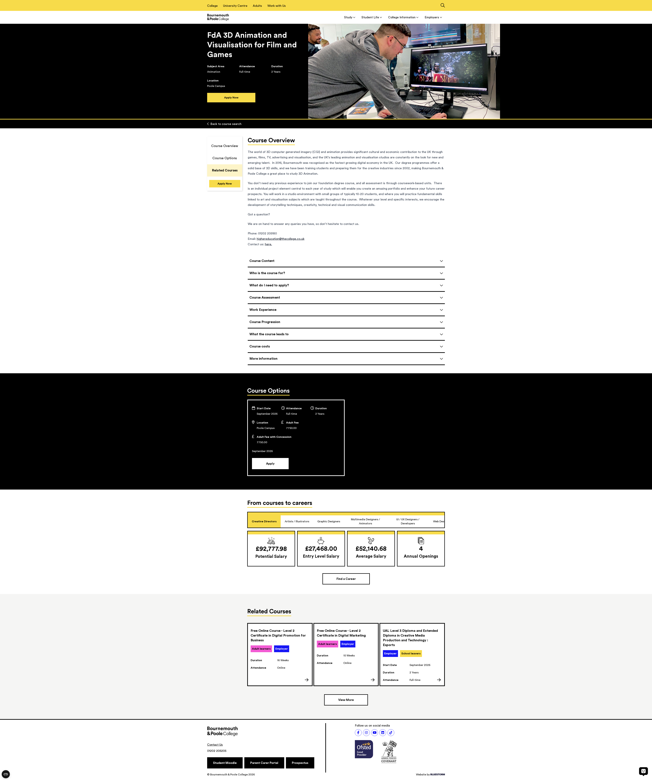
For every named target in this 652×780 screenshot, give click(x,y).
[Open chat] (643, 771)
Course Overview (224, 146)
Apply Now (231, 97)
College (212, 5)
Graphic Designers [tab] (328, 521)
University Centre (235, 5)
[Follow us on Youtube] (374, 732)
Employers (432, 17)
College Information (401, 17)
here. (268, 244)
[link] (280, 654)
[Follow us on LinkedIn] (382, 732)
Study (348, 17)
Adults (257, 5)
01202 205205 (216, 750)
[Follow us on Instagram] (366, 732)
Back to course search (225, 123)
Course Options (224, 158)
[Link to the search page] (443, 5)
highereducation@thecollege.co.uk (280, 238)
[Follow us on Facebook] (358, 732)
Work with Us (276, 5)
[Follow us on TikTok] (390, 732)
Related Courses (225, 170)
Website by (423, 774)
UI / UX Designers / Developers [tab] (407, 521)
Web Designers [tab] (442, 521)
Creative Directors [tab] (264, 521)
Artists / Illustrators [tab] (297, 521)
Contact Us (215, 744)
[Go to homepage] (218, 17)
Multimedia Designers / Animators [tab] (365, 521)
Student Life (370, 17)
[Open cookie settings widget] (6, 774)
